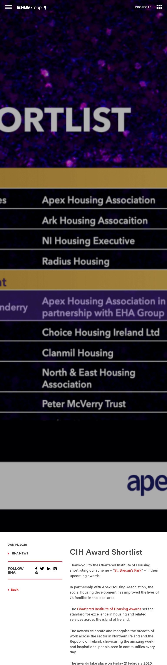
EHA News (20, 553)
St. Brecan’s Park (127, 570)
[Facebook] (36, 568)
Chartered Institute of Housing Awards (109, 609)
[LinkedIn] (48, 568)
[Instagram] (55, 568)
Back (14, 590)
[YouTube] (36, 572)
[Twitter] (42, 568)
